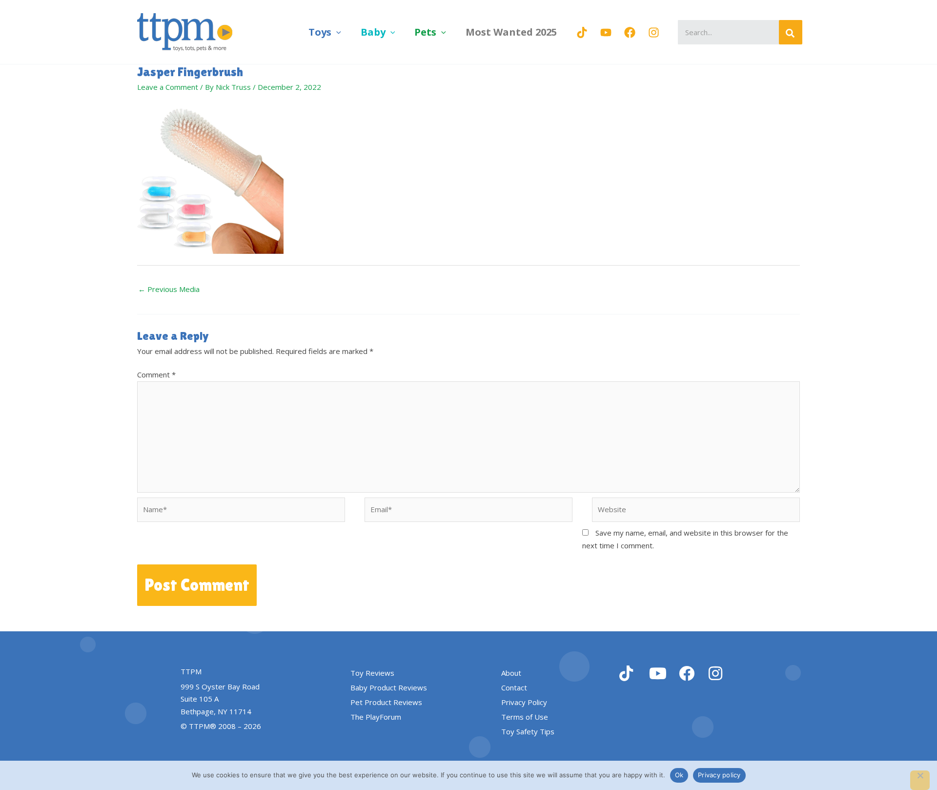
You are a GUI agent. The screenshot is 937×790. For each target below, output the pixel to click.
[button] (336, 32)
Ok (679, 775)
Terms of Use (524, 717)
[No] (920, 780)
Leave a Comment (167, 87)
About (511, 673)
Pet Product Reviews (386, 702)
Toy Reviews (372, 673)
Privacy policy (719, 775)
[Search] (790, 32)
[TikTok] (582, 32)
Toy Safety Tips (527, 731)
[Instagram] (653, 32)
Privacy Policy (524, 702)
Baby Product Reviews (388, 687)
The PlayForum (375, 717)
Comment (156, 374)
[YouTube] (605, 32)
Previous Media (169, 289)
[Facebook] (629, 32)
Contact (514, 687)
